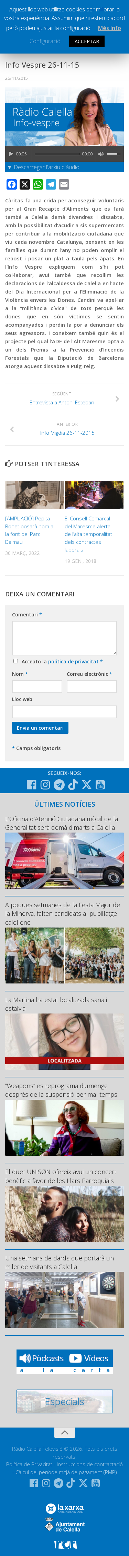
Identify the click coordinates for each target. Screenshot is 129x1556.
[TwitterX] (86, 784)
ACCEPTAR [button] (87, 41)
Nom (20, 674)
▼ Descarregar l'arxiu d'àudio (43, 167)
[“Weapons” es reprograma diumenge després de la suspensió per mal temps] (64, 1128)
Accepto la (61, 661)
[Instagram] (45, 784)
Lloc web (22, 699)
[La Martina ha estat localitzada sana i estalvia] (64, 1042)
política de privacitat (74, 661)
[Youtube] (100, 784)
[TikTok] (72, 784)
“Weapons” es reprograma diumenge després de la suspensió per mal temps (61, 1090)
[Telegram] (59, 784)
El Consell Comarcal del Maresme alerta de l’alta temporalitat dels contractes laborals (88, 534)
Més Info (109, 28)
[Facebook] (31, 784)
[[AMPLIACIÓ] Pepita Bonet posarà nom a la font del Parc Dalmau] (34, 495)
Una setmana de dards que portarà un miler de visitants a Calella (59, 1262)
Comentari (27, 614)
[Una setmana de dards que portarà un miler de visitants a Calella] (64, 1300)
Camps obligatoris (36, 748)
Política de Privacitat (29, 1464)
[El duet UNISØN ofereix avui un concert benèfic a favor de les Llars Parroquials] (64, 1214)
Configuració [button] (45, 41)
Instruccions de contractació (90, 1464)
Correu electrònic (89, 674)
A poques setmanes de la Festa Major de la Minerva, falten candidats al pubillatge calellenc (62, 913)
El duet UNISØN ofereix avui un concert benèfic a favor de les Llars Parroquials (60, 1176)
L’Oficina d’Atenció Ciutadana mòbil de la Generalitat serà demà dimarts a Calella (61, 823)
